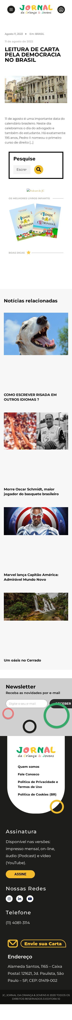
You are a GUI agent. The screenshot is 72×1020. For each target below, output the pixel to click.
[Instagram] (9, 898)
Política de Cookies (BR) (37, 794)
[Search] (38, 169)
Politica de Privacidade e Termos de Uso (38, 784)
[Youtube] (29, 898)
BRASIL (39, 33)
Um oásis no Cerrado (22, 660)
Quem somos (28, 767)
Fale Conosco (28, 774)
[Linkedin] (19, 898)
